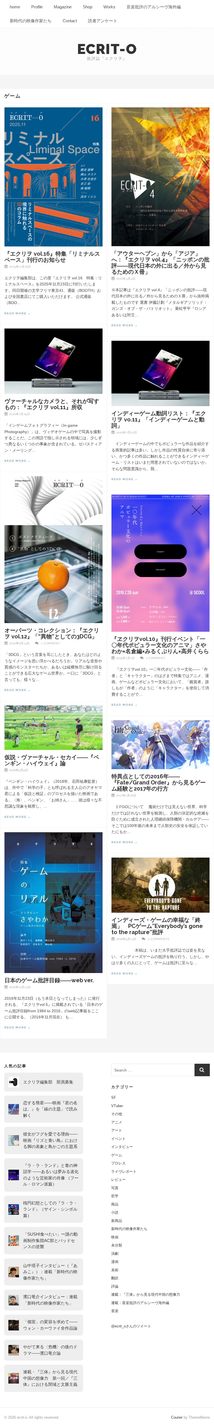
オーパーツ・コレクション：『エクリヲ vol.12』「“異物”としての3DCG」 (51, 633)
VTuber (117, 1106)
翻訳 (114, 1278)
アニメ (116, 1122)
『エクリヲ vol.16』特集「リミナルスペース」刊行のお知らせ (52, 256)
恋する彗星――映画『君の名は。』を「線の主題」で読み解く (50, 1109)
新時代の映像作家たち (31, 20)
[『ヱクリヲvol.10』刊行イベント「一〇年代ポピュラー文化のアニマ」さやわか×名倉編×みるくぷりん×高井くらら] (160, 563)
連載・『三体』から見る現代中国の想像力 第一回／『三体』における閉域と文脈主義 (50, 1378)
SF (113, 1097)
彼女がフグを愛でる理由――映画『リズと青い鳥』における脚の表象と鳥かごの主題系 (50, 1140)
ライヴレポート (124, 1171)
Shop (87, 6)
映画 (114, 1237)
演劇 (114, 1253)
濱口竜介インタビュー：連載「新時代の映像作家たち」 (50, 1299)
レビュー (118, 1179)
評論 (114, 1286)
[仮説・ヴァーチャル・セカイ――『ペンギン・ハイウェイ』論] (53, 727)
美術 (114, 1270)
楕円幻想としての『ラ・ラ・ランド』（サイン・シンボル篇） (50, 1209)
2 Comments (158, 938)
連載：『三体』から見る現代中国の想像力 (145, 1294)
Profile (37, 6)
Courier (177, 1417)
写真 (114, 1188)
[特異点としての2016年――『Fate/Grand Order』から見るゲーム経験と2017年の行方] (160, 744)
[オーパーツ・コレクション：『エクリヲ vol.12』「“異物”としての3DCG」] (53, 549)
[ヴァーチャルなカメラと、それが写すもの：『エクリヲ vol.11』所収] (53, 361)
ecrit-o (107, 49)
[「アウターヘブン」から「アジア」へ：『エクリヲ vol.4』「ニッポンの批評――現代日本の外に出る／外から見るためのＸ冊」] (160, 176)
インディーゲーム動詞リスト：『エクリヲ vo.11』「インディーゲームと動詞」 (158, 419)
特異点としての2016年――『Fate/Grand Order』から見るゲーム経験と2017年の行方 (158, 782)
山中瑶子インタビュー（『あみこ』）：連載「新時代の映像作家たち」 (50, 1271)
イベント (118, 1139)
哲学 (114, 1196)
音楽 (114, 1311)
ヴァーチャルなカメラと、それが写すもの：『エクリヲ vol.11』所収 (51, 404)
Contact (70, 20)
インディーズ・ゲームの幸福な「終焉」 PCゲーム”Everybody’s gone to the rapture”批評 (157, 926)
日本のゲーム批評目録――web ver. (49, 980)
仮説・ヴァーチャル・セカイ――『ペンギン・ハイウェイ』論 (51, 760)
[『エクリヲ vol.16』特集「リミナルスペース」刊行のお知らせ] (53, 176)
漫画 (114, 1262)
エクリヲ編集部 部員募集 (48, 1082)
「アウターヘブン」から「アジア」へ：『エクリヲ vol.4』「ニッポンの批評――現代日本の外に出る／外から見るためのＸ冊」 (160, 262)
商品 (114, 1204)
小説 (114, 1212)
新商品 (116, 1221)
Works (109, 6)
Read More (17, 313)
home (15, 6)
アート (116, 1130)
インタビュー (122, 1147)
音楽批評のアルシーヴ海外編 (154, 6)
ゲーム (116, 1155)
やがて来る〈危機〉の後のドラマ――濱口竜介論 (50, 1350)
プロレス (118, 1163)
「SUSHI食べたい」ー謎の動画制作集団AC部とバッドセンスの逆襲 (50, 1240)
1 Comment (50, 643)
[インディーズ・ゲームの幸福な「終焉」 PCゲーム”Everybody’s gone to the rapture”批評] (160, 885)
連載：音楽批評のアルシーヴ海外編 (140, 1303)
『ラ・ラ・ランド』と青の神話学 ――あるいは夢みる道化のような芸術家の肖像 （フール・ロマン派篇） (51, 1175)
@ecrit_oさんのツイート (131, 1326)
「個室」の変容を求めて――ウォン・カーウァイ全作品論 (50, 1324)
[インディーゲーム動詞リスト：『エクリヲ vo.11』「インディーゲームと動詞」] (160, 373)
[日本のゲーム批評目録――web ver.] (53, 902)
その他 (116, 1114)
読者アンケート (102, 20)
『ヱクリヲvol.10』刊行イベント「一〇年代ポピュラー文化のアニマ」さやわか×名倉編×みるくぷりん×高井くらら (160, 645)
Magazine (63, 6)
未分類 (116, 1245)
